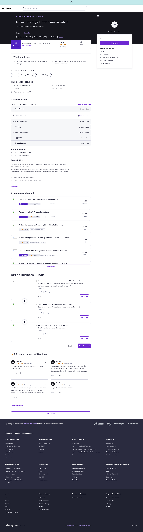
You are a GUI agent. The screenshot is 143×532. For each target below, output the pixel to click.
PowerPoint (75, 480)
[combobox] (54, 8)
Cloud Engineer (9, 449)
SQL (107, 471)
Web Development (44, 443)
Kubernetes (75, 455)
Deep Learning (43, 480)
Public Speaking (77, 474)
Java (40, 455)
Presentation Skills (78, 471)
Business (18, 16)
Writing (74, 477)
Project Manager (10, 452)
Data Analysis (110, 477)
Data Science (42, 468)
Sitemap (108, 504)
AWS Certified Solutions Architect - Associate (86, 452)
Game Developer (10, 455)
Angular (41, 452)
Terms (108, 507)
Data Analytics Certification (13, 477)
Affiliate (41, 507)
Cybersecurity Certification (13, 468)
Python (41, 471)
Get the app (42, 498)
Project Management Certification (15, 471)
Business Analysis (111, 480)
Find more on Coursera (11, 512)
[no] (20, 373)
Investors (7, 509)
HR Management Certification (14, 480)
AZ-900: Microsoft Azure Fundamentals (84, 449)
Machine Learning (44, 474)
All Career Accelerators (11, 458)
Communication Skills (78, 468)
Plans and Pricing (44, 504)
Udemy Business (30, 424)
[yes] (17, 373)
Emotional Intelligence (113, 455)
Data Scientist (9, 443)
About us (7, 498)
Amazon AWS (76, 443)
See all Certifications (11, 483)
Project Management (112, 449)
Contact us (8, 504)
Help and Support (44, 509)
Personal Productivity (112, 452)
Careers (7, 501)
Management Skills (112, 446)
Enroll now (115, 43)
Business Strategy (29, 16)
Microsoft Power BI (112, 474)
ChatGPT (41, 477)
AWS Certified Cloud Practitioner (82, 446)
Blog (6, 507)
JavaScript (42, 446)
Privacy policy (110, 501)
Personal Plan (26, 45)
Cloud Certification (10, 474)
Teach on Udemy (44, 501)
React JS (41, 449)
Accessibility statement (113, 498)
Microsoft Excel (111, 468)
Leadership (109, 443)
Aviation (40, 16)
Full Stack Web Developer (12, 446)
